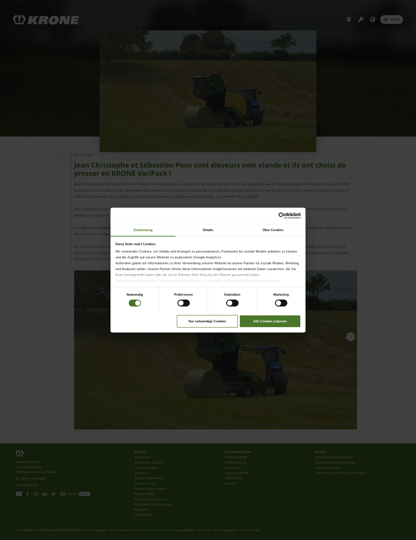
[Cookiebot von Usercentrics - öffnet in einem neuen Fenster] (282, 215)
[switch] (183, 303)
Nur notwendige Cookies (207, 321)
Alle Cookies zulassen (270, 321)
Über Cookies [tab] (273, 230)
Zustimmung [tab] (143, 230)
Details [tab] (208, 230)
